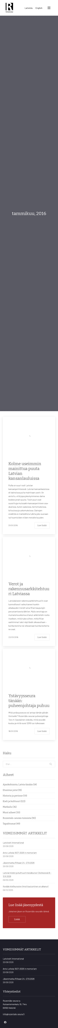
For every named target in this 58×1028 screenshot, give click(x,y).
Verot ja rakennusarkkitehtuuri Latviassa (28, 589)
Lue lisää (42, 525)
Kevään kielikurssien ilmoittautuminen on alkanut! (26, 886)
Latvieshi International (13, 842)
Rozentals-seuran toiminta (17, 818)
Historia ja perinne (13, 795)
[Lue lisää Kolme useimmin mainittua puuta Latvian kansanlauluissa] (29, 436)
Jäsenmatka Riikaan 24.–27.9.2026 (18, 862)
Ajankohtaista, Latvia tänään (18, 784)
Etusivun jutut (10, 790)
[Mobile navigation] (49, 8)
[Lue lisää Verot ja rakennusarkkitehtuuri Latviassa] (29, 556)
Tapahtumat (9, 823)
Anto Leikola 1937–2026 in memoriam (20, 852)
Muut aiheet (9, 812)
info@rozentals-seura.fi (13, 1014)
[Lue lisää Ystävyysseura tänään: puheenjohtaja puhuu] (29, 668)
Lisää (17, 919)
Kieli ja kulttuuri (11, 801)
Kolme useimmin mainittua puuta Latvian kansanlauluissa (24, 471)
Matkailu (7, 807)
